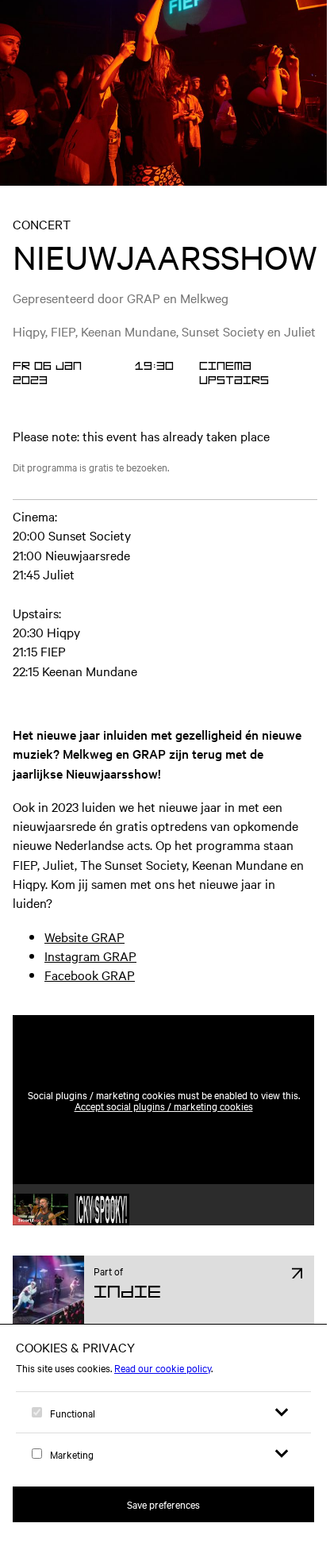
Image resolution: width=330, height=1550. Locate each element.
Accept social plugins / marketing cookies (164, 1105)
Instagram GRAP (90, 955)
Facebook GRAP (89, 974)
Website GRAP (84, 936)
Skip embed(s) (246, 976)
